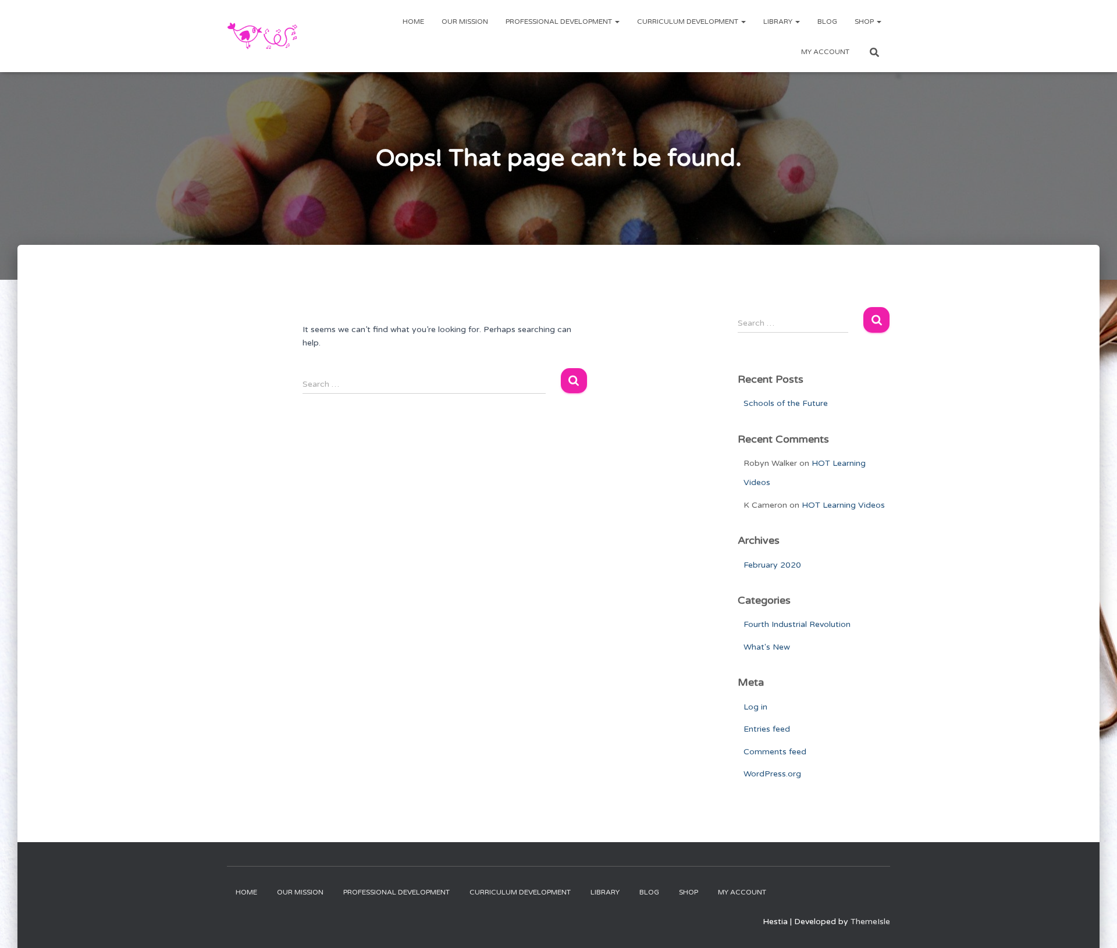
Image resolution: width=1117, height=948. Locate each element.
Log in (755, 707)
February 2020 (772, 565)
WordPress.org (772, 774)
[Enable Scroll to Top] (1094, 924)
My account (825, 52)
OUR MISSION (465, 21)
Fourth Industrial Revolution (797, 624)
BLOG (827, 21)
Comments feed (775, 752)
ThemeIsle (870, 921)
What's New (767, 647)
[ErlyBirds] (262, 36)
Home (413, 21)
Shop (865, 21)
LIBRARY (778, 21)
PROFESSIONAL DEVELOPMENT (560, 21)
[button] (617, 21)
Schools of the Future (786, 403)
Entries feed (767, 729)
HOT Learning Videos (843, 505)
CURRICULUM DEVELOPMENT (688, 21)
